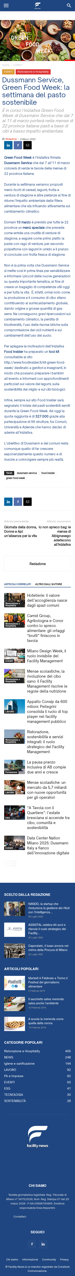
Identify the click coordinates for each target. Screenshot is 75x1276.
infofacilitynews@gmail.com (44, 1216)
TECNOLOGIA (13, 1094)
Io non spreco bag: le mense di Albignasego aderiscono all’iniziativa (55, 536)
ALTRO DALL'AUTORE (48, 584)
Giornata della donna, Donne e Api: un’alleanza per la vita (20, 531)
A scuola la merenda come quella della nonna (46, 1021)
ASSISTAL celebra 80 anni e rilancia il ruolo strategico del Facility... (47, 929)
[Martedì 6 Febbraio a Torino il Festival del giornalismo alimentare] (14, 983)
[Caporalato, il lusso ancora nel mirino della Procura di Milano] (14, 951)
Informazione (30, 1259)
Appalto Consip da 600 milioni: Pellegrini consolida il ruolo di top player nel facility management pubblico (47, 711)
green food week (15, 478)
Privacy (64, 1259)
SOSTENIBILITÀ (15, 1101)
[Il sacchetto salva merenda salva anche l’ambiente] (14, 1004)
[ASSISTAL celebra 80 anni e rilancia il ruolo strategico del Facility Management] (14, 930)
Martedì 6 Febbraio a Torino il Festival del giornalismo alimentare (48, 982)
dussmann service (27, 473)
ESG (7, 817)
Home (6, 65)
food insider (48, 473)
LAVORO (9, 711)
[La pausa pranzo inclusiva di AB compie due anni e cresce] (14, 767)
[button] (69, 5)
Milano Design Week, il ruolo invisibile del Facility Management (46, 656)
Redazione (11, 139)
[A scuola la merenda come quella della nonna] (14, 1024)
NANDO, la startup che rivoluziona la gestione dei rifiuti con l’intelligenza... (49, 908)
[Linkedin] (43, 1244)
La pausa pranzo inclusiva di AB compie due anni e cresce (46, 767)
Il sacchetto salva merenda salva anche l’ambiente (46, 1001)
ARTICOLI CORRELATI (17, 584)
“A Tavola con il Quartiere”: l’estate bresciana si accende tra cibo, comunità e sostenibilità (48, 818)
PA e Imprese (13, 1076)
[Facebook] (32, 1244)
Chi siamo (12, 1259)
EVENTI (18, 65)
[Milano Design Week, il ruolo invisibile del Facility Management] (14, 656)
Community (49, 1259)
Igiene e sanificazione (19, 1063)
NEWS (8, 1057)
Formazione (11, 772)
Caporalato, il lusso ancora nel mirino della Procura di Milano (48, 948)
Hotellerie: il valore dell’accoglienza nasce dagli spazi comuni (47, 600)
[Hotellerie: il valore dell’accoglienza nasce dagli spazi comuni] (14, 600)
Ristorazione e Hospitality (33, 71)
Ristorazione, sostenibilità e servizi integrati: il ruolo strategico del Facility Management (45, 742)
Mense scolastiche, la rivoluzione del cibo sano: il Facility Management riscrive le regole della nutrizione (47, 681)
